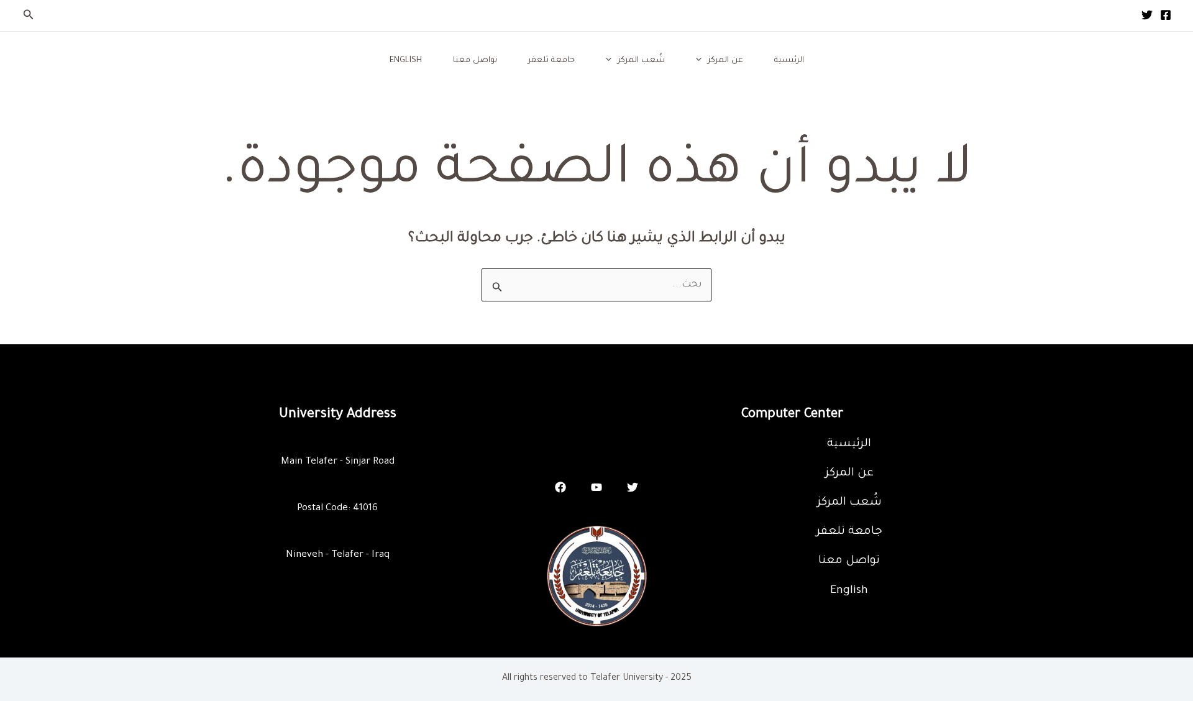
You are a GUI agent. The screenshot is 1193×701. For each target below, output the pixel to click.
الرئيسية (789, 60)
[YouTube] (596, 487)
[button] (27, 16)
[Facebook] (1165, 15)
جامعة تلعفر (551, 60)
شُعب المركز (641, 60)
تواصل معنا (475, 60)
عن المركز (725, 60)
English (406, 60)
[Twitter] (1147, 15)
